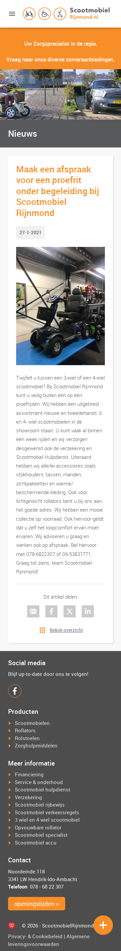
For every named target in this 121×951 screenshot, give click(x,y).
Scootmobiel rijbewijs (40, 804)
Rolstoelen (27, 738)
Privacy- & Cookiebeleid (35, 936)
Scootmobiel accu (35, 842)
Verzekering (28, 797)
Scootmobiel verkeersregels (47, 812)
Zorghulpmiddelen (36, 745)
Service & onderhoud (39, 782)
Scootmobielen (32, 723)
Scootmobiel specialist (41, 834)
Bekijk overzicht (66, 630)
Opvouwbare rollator (38, 827)
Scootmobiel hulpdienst (42, 789)
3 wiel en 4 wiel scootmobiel (47, 819)
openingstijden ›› (36, 904)
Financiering (29, 774)
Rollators (25, 730)
